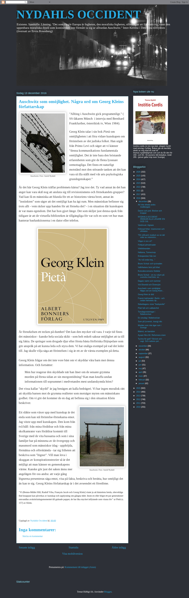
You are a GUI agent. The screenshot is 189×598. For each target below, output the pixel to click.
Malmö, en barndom (146, 331)
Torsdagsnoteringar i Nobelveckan (146, 313)
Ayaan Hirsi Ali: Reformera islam (152, 335)
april (141, 372)
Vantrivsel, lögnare (146, 225)
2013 (138, 396)
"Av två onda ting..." (146, 260)
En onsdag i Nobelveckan (149, 318)
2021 (138, 191)
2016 (138, 198)
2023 (138, 183)
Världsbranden (144, 248)
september (143, 353)
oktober (142, 350)
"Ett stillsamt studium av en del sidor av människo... (151, 236)
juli (140, 361)
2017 (138, 194)
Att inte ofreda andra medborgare (146, 206)
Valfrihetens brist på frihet (149, 267)
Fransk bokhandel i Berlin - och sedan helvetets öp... (151, 299)
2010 (138, 407)
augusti (142, 357)
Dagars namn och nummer (149, 281)
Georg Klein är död (146, 294)
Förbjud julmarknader (147, 245)
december (143, 201)
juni (140, 365)
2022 (138, 187)
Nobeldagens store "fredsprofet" (151, 304)
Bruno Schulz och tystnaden (150, 264)
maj (140, 368)
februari (142, 380)
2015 (138, 388)
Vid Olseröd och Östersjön (149, 285)
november (143, 346)
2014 (138, 392)
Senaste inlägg (27, 547)
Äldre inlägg (119, 547)
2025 (138, 176)
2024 (138, 179)
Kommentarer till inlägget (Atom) (80, 567)
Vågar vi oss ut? (145, 241)
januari (142, 383)
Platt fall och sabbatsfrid (148, 308)
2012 (138, 399)
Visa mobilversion (72, 553)
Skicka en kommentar (32, 536)
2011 (138, 403)
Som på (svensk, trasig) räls (150, 321)
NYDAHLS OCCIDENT (78, 14)
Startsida (73, 547)
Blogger (107, 591)
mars (141, 376)
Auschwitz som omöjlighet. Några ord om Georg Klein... (151, 289)
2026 (138, 172)
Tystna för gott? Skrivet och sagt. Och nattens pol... (150, 340)
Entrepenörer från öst (147, 256)
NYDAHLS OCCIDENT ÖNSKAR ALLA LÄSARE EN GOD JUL (151, 219)
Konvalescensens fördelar (149, 271)
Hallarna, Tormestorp (147, 252)
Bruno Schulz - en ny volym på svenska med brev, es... (151, 276)
